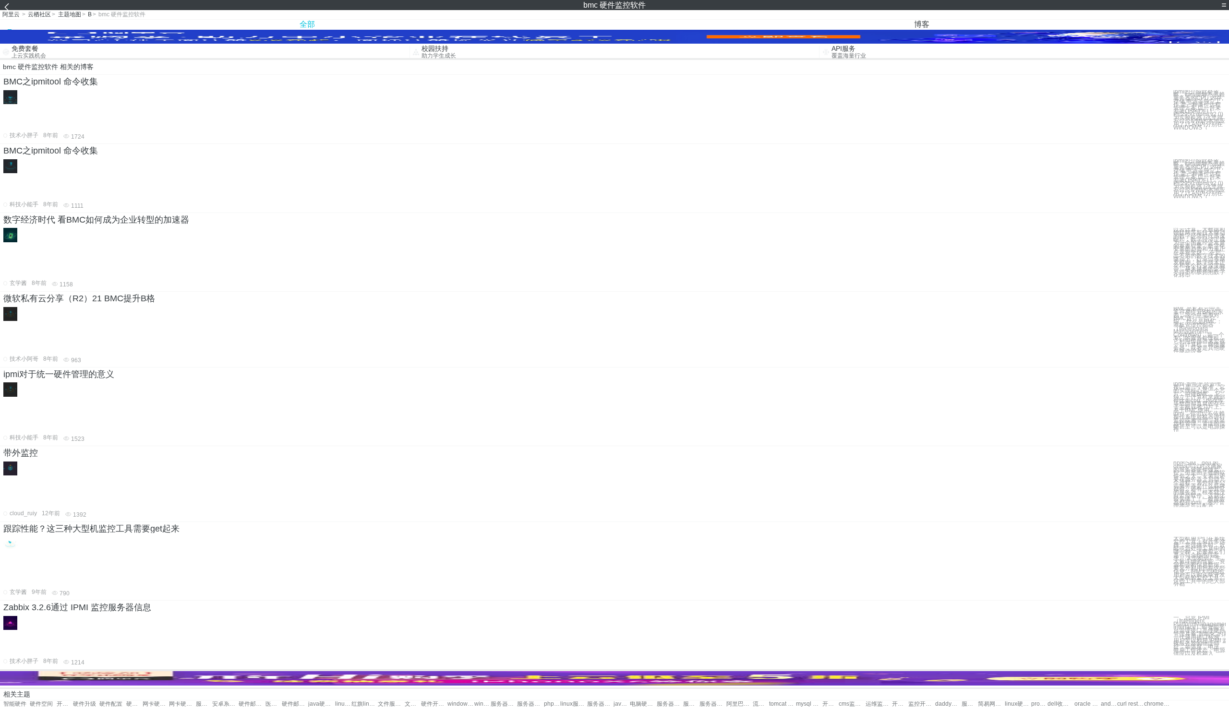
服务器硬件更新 (530, 704)
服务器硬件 (204, 704)
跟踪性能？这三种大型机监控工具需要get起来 (91, 528)
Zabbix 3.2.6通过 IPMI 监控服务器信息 (77, 607)
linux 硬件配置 (343, 704)
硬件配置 (110, 704)
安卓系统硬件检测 (225, 704)
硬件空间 (41, 704)
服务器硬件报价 (600, 704)
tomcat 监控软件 (782, 704)
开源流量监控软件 (900, 704)
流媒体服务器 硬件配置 (761, 704)
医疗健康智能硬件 (273, 704)
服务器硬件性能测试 (691, 704)
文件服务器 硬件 (413, 704)
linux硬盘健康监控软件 (1018, 704)
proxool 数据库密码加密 (1039, 704)
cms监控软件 (852, 704)
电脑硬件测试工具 (643, 704)
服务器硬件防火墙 (670, 704)
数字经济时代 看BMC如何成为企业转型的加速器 (96, 220)
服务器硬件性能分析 (712, 704)
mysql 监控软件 (809, 704)
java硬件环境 (321, 704)
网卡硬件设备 (156, 704)
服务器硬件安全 (504, 704)
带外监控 (20, 453)
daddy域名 (948, 704)
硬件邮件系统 (295, 704)
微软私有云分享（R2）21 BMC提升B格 (79, 298)
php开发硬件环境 (552, 704)
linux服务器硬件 (573, 704)
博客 (921, 24)
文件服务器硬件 (391, 704)
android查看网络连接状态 (1109, 704)
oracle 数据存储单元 (1087, 704)
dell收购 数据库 (1061, 704)
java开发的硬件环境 (622, 704)
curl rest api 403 (1130, 704)
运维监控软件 (879, 704)
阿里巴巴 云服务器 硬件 (739, 704)
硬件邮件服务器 (252, 704)
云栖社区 (39, 14)
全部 (307, 24)
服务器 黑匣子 (970, 704)
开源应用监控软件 (830, 704)
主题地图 (69, 14)
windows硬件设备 (460, 704)
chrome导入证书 (1157, 704)
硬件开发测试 (434, 704)
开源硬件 (65, 704)
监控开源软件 (921, 704)
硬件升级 (84, 704)
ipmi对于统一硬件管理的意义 (58, 374)
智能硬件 (14, 704)
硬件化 (134, 704)
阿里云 (11, 14)
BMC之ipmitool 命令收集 (50, 81)
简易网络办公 (991, 704)
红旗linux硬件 (364, 704)
